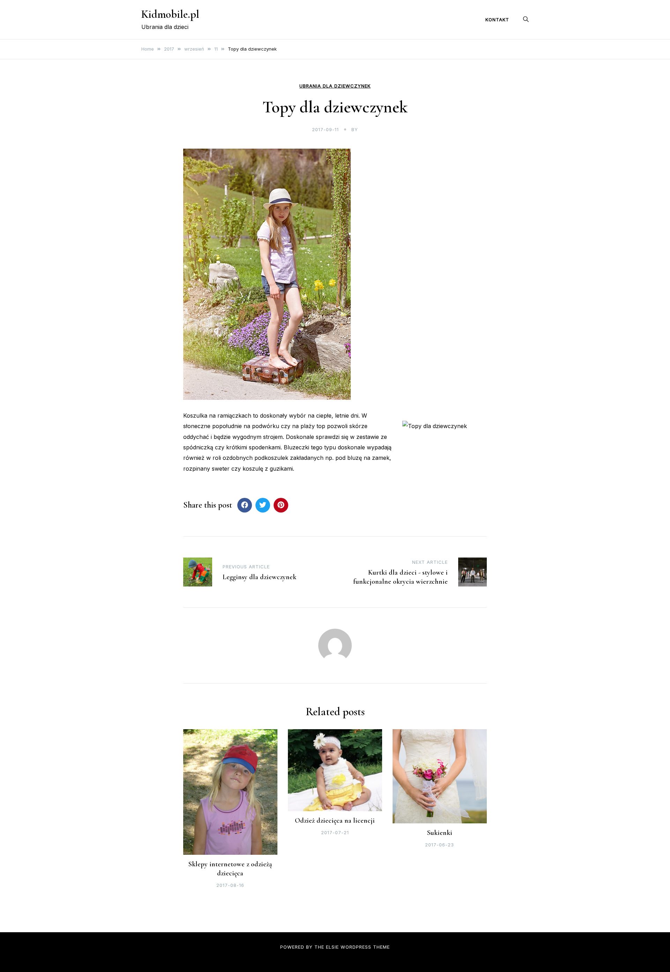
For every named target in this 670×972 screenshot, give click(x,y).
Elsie (332, 947)
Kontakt (497, 19)
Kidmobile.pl (170, 14)
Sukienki (439, 833)
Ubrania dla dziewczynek (335, 86)
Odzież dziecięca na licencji (335, 820)
